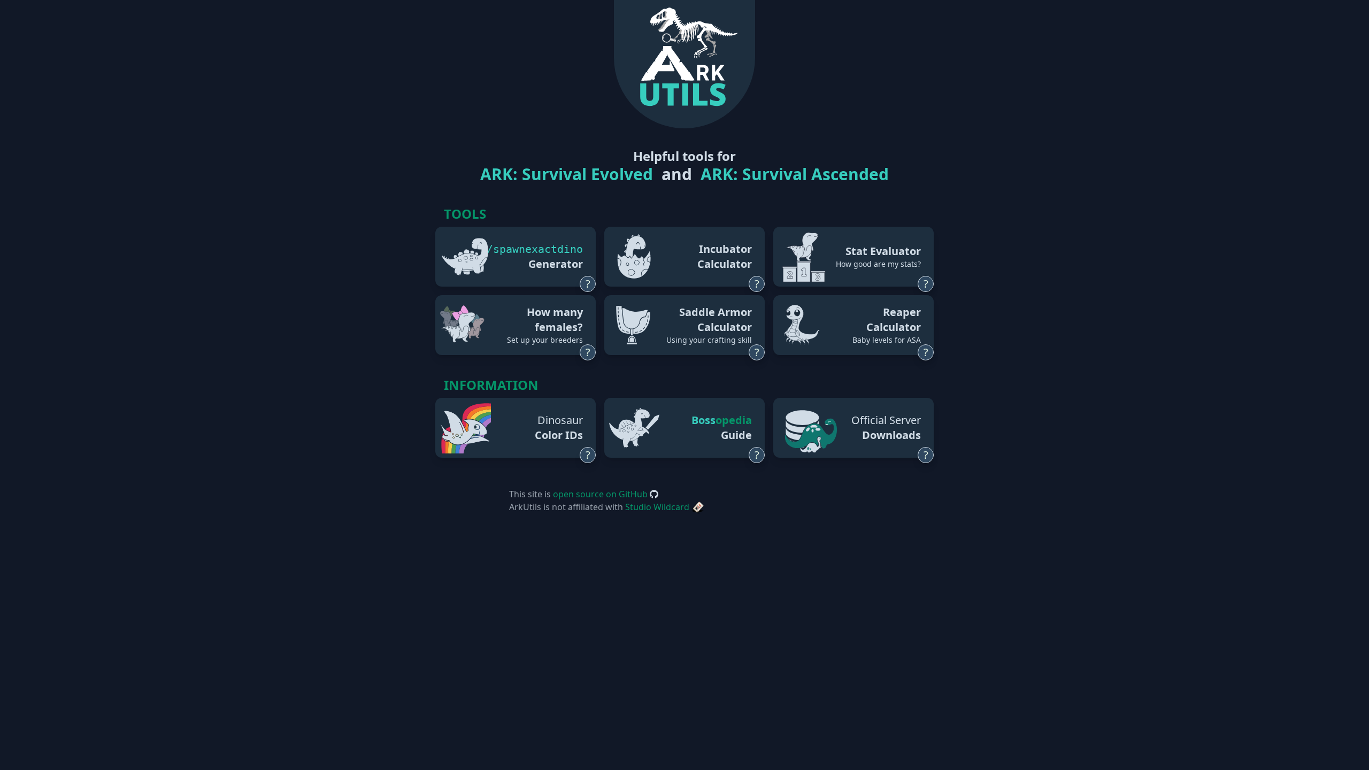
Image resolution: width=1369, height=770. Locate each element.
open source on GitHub (601, 494)
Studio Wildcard (658, 507)
